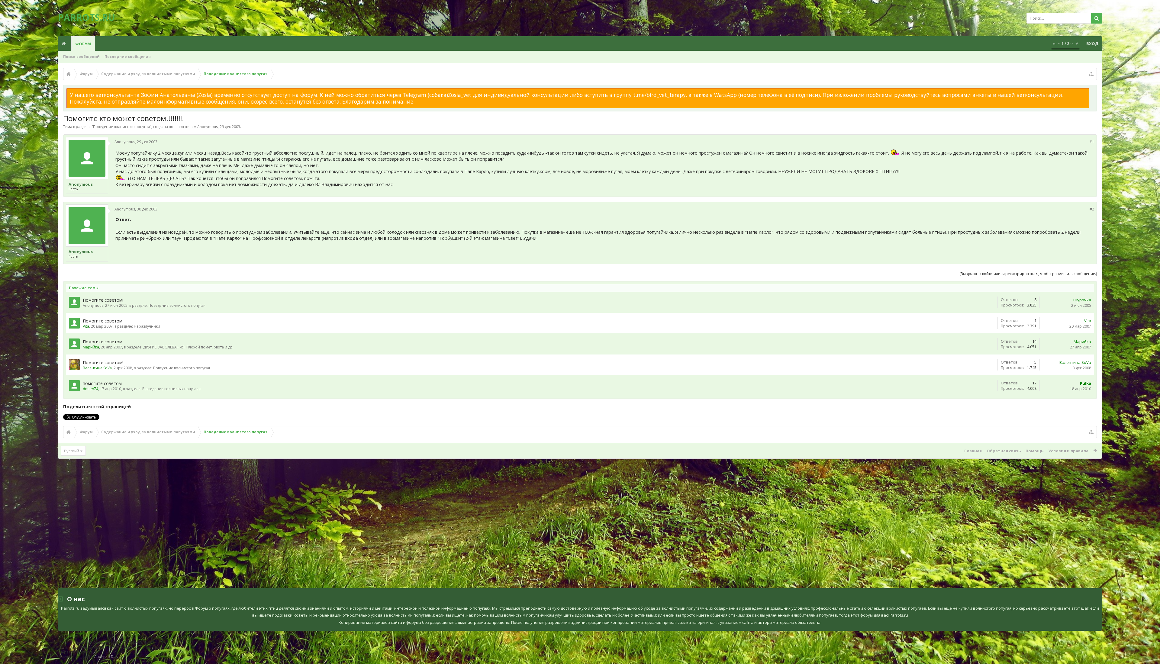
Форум (83, 44)
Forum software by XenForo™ (107, 642)
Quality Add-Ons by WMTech (118, 647)
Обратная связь (1004, 451)
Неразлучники (147, 326)
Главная (973, 451)
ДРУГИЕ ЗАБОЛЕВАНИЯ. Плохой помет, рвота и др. (188, 347)
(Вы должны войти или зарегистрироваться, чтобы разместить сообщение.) (1028, 273)
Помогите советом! (103, 300)
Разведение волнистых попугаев (171, 388)
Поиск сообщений (81, 56)
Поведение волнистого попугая (121, 126)
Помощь (1034, 451)
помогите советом (102, 383)
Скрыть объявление (1092, 91)
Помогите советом (102, 321)
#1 (1092, 142)
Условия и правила (1068, 451)
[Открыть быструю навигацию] (1091, 74)
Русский (71, 451)
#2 (1092, 209)
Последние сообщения (128, 56)
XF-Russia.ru (87, 652)
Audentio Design (108, 656)
